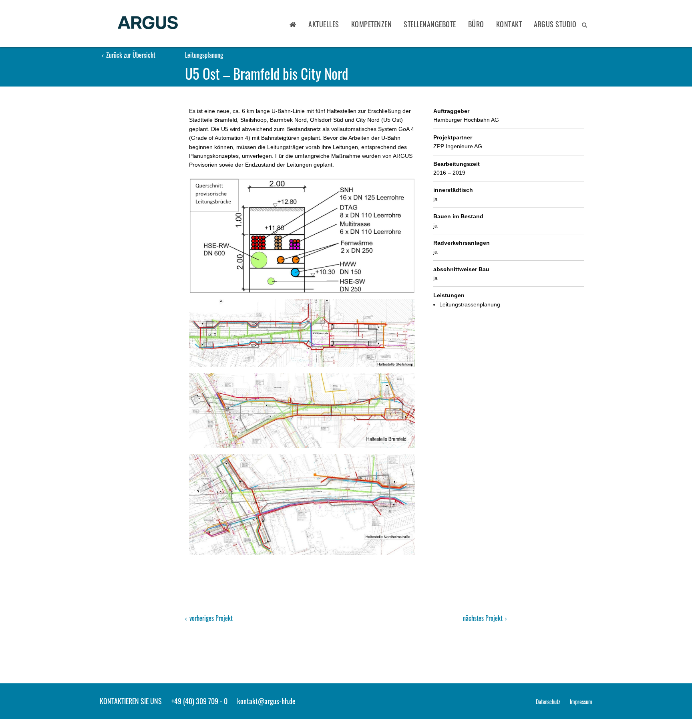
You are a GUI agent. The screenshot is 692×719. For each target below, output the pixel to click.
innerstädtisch (453, 190)
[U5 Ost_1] (302, 236)
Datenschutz (548, 701)
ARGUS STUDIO (555, 24)
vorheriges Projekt (210, 618)
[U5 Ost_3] (302, 410)
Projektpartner (452, 137)
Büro (476, 24)
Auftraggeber (451, 111)
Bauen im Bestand (458, 216)
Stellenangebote (430, 24)
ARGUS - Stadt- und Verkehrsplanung (148, 23)
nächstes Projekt (483, 618)
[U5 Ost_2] (302, 333)
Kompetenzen (371, 24)
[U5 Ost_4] (302, 504)
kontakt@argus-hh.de (266, 701)
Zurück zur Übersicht (130, 55)
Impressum (581, 701)
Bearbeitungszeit (456, 164)
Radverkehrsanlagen (461, 243)
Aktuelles (323, 24)
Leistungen (449, 295)
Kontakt (509, 24)
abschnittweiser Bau (461, 269)
